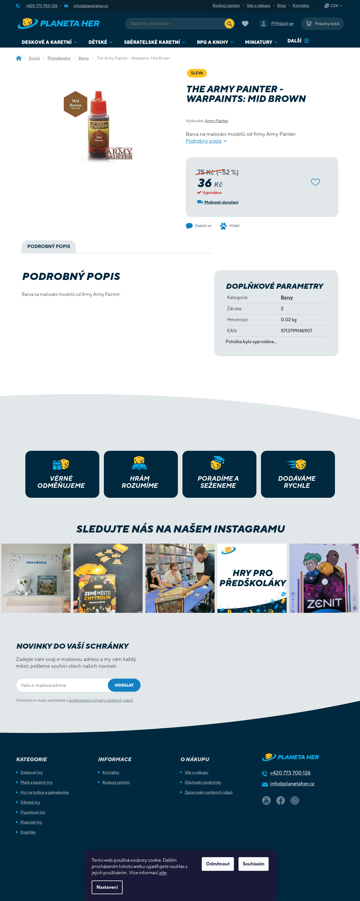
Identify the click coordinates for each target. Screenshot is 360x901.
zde (162, 872)
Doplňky (28, 832)
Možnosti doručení (221, 202)
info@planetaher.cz (292, 784)
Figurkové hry (32, 812)
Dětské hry (30, 802)
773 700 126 (290, 773)
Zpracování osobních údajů (209, 792)
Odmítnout (218, 864)
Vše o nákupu (258, 5)
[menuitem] (49, 42)
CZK (334, 5)
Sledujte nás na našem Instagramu (180, 529)
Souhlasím (253, 864)
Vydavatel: (207, 120)
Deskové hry (31, 772)
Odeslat (124, 685)
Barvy (287, 297)
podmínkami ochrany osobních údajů (101, 700)
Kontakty (301, 5)
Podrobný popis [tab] (48, 246)
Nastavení (107, 887)
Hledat (229, 23)
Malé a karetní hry (36, 782)
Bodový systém (226, 5)
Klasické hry (31, 822)
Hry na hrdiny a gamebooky (44, 792)
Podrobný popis (204, 141)
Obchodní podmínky (203, 782)
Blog (281, 5)
